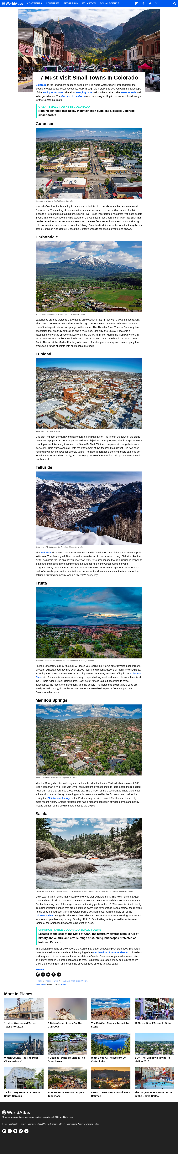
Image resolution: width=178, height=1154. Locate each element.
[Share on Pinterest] (53, 974)
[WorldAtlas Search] (174, 3)
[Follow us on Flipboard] (4, 1131)
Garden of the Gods (73, 96)
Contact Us (13, 1124)
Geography (71, 3)
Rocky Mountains (53, 92)
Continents (34, 3)
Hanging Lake (84, 92)
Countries (52, 3)
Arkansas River (45, 915)
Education (89, 3)
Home (4, 1124)
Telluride (46, 552)
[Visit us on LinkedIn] (26, 1131)
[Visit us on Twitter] (15, 1131)
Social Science (109, 3)
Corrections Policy (75, 1124)
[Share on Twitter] (48, 974)
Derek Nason (41, 984)
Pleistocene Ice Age (59, 798)
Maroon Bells (128, 92)
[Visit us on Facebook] (10, 1131)
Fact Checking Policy (56, 1124)
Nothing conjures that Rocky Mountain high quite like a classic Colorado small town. (86, 112)
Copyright (32, 1124)
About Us (42, 1124)
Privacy (23, 1124)
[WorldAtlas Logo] (13, 3)
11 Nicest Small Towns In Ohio (153, 1023)
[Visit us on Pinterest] (21, 1131)
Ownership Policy (91, 1124)
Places (63, 984)
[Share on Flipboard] (38, 974)
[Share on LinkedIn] (59, 974)
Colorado (41, 85)
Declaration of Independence (110, 952)
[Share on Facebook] (43, 974)
